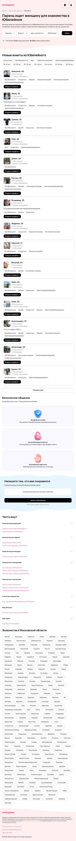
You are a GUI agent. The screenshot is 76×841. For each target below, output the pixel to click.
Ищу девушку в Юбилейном (11, 543)
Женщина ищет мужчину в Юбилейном (15, 590)
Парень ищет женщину (15, 11)
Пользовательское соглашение (12, 826)
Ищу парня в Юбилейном (10, 624)
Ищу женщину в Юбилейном (12, 568)
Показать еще (38, 390)
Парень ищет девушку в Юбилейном (14, 546)
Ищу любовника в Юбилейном (12, 532)
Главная (4, 11)
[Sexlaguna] (8, 5)
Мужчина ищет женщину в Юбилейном (15, 574)
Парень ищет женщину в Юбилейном (15, 571)
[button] (7, 60)
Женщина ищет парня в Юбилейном (14, 557)
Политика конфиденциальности (12, 829)
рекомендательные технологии (32, 821)
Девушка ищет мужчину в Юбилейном (15, 588)
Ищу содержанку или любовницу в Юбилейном (18, 602)
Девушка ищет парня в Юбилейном (14, 529)
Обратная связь (7, 832)
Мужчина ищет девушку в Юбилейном (15, 613)
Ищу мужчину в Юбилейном (11, 585)
